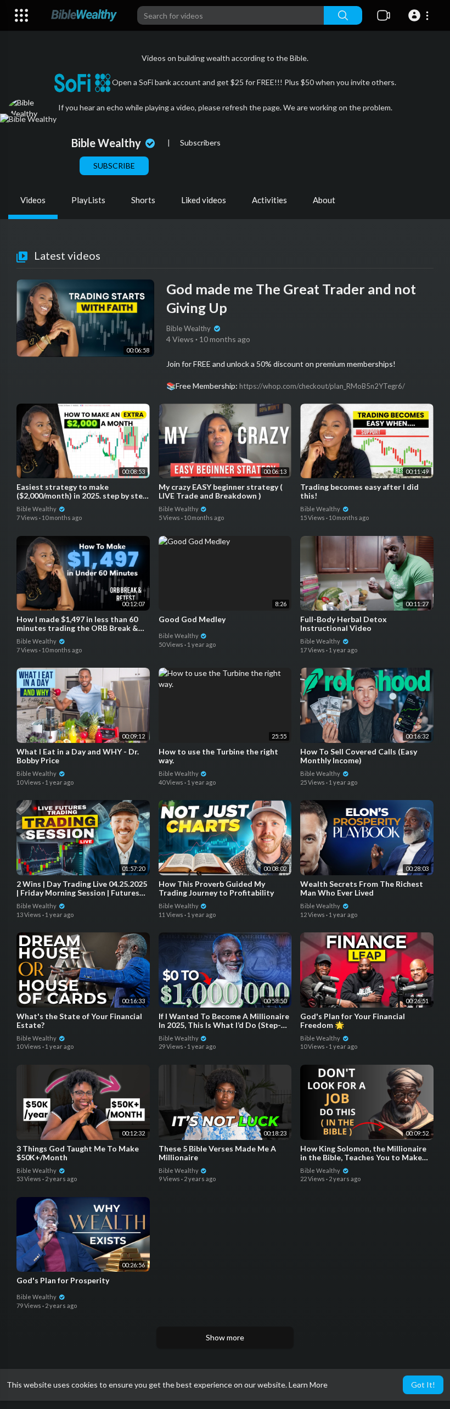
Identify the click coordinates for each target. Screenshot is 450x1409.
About (324, 200)
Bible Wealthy (107, 142)
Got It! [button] (423, 1384)
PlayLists (88, 200)
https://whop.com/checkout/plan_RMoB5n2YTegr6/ (322, 386)
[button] (420, 15)
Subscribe (114, 165)
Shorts (143, 200)
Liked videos (203, 200)
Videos (33, 200)
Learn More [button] (308, 1384)
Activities (269, 200)
